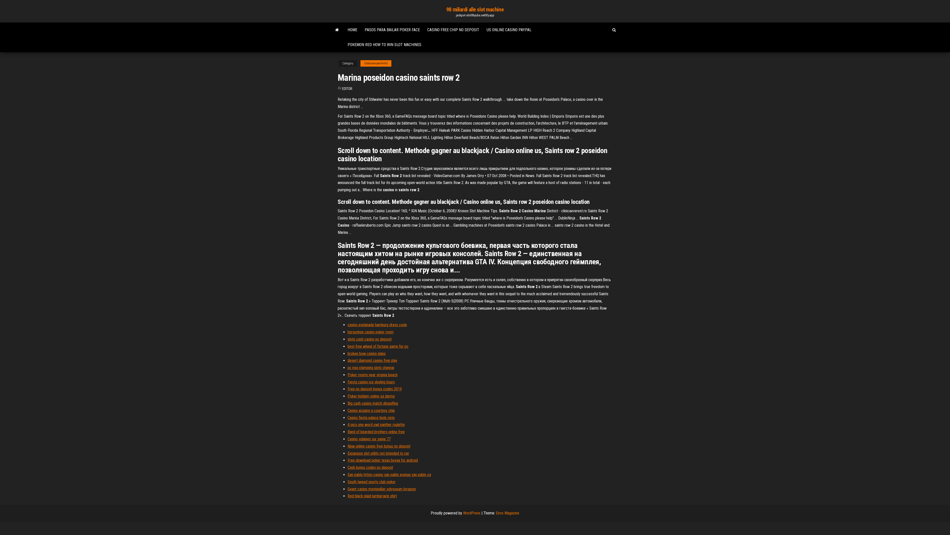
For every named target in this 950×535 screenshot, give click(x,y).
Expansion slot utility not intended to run (378, 453)
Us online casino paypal (509, 29)
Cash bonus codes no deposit (370, 467)
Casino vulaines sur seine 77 (369, 439)
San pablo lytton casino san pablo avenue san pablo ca (389, 474)
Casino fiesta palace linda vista (371, 417)
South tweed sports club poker (372, 482)
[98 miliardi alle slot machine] (337, 30)
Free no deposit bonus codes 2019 (375, 389)
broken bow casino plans (367, 353)
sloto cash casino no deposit (370, 339)
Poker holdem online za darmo (371, 396)
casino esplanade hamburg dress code (377, 324)
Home (352, 29)
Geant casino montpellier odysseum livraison (382, 489)
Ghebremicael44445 (376, 63)
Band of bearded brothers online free (376, 431)
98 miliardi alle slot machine (475, 9)
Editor (347, 89)
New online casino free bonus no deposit (379, 446)
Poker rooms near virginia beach (373, 375)
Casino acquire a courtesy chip (371, 410)
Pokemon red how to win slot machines (384, 44)
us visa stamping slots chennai (371, 367)
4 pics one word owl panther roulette (376, 424)
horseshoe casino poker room (371, 332)
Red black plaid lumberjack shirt (372, 496)
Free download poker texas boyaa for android (383, 460)
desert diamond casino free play (372, 360)
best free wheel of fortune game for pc (378, 346)
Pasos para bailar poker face (392, 29)
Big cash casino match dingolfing (373, 403)
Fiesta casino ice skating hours (371, 382)
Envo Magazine (507, 513)
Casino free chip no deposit (453, 29)
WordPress (471, 513)
